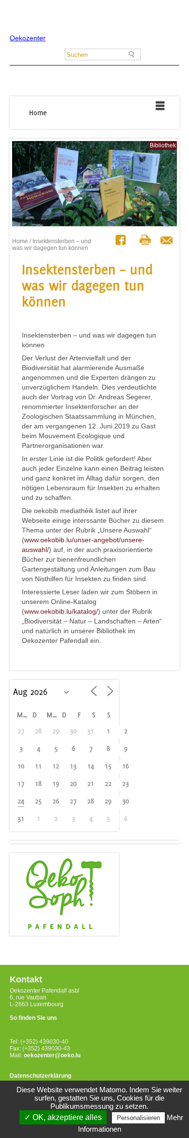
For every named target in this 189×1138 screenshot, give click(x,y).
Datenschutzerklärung (40, 1075)
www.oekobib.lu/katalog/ (61, 611)
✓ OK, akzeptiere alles (63, 1117)
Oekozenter (28, 38)
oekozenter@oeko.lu (52, 1055)
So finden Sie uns (33, 1017)
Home (38, 112)
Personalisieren (138, 1117)
